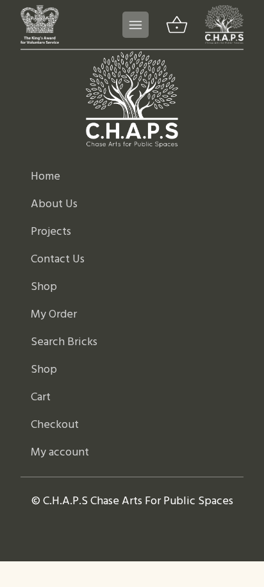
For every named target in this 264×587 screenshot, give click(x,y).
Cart (41, 397)
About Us (54, 204)
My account (60, 452)
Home (45, 176)
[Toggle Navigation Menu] (135, 25)
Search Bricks (64, 342)
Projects (51, 232)
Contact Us (58, 259)
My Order (54, 314)
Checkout (55, 425)
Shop (44, 287)
